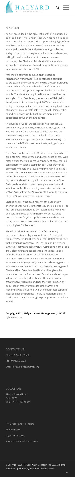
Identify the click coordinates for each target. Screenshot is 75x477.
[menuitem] (55, 7)
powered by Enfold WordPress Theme (36, 468)
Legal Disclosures (15, 435)
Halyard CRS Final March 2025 (22, 441)
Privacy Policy (13, 429)
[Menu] (64, 7)
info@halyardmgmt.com (26, 366)
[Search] (55, 7)
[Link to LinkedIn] (66, 472)
